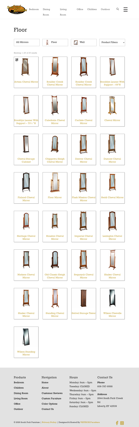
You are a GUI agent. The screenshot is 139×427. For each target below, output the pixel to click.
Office (80, 9)
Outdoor (105, 9)
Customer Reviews (52, 393)
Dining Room (46, 10)
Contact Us (48, 409)
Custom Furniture (51, 399)
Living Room (63, 10)
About (45, 388)
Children (92, 9)
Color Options (49, 404)
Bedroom (34, 9)
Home (45, 382)
